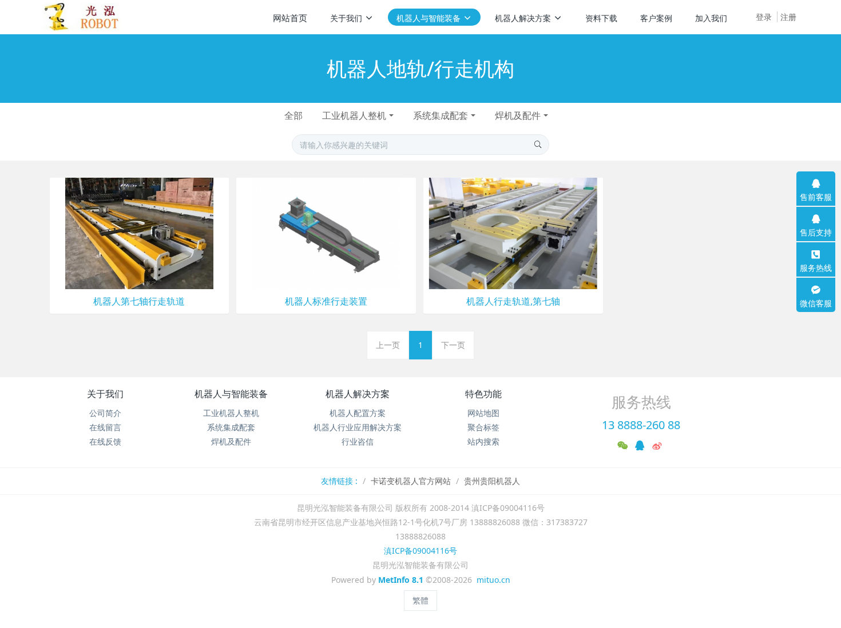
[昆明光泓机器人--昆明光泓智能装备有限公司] (85, 17)
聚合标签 (483, 427)
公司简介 (105, 412)
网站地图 (483, 412)
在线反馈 (105, 441)
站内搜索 (483, 441)
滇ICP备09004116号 (420, 550)
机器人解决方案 (358, 393)
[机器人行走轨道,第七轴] (513, 232)
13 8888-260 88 (641, 425)
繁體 (420, 600)
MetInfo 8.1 (400, 579)
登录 (764, 16)
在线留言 (105, 427)
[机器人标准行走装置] (326, 232)
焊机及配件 (518, 115)
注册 (788, 16)
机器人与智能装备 (231, 393)
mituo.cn (493, 579)
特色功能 (483, 393)
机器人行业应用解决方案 (358, 427)
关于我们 (105, 393)
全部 (293, 115)
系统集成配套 (440, 115)
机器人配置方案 (358, 412)
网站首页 (290, 17)
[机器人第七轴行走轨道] (139, 232)
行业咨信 (358, 441)
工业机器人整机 (354, 115)
